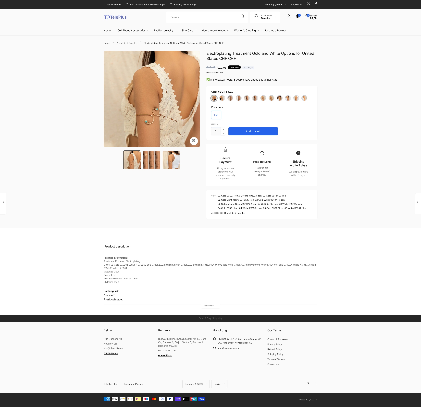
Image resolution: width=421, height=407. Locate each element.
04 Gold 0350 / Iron (228, 208)
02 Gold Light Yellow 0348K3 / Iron (236, 199)
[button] (310, 17)
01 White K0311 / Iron (250, 195)
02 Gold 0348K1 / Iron (274, 195)
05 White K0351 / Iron (296, 208)
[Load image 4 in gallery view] (171, 160)
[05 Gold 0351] (296, 98)
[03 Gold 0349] (263, 98)
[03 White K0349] (271, 98)
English (295, 4)
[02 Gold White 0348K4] (255, 98)
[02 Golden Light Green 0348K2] (239, 98)
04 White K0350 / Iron (250, 208)
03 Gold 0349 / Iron (268, 204)
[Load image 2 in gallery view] (151, 160)
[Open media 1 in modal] (152, 99)
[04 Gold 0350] (280, 98)
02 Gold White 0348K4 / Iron (270, 199)
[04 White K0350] (288, 98)
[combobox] (207, 17)
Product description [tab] (117, 246)
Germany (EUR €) (274, 4)
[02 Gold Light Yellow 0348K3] (247, 98)
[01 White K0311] (222, 98)
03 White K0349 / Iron (290, 204)
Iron (216, 115)
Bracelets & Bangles (234, 213)
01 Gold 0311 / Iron (228, 195)
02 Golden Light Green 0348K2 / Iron (237, 204)
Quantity (214, 124)
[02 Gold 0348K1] (230, 98)
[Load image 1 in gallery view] (132, 160)
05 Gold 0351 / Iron (273, 208)
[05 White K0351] (304, 98)
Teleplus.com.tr (311, 400)
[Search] (242, 17)
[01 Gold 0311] (214, 98)
